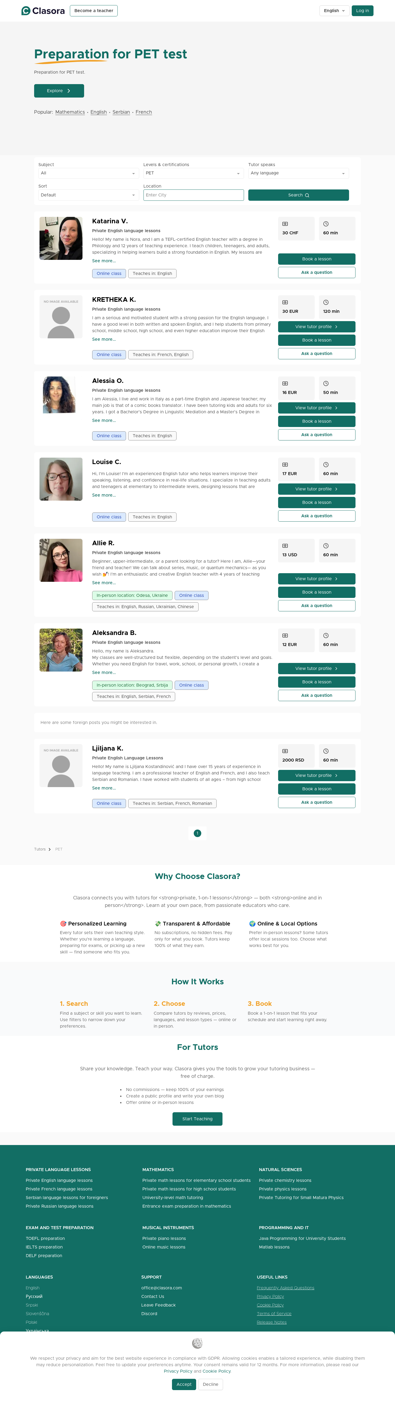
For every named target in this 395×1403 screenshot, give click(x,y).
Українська (37, 1331)
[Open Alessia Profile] (63, 397)
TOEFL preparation (45, 1238)
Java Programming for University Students (302, 1238)
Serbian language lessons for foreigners (67, 1197)
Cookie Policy (270, 1305)
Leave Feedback (158, 1305)
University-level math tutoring (172, 1197)
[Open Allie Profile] (63, 560)
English (331, 10)
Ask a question (316, 272)
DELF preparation (44, 1255)
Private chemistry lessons (285, 1180)
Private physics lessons (283, 1189)
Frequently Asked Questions (285, 1288)
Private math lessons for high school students (189, 1189)
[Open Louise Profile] (63, 479)
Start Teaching (197, 1119)
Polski (31, 1322)
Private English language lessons (59, 1180)
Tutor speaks (261, 164)
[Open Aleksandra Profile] (63, 650)
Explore (55, 90)
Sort (42, 186)
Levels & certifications (166, 164)
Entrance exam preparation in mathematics (186, 1206)
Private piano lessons (164, 1238)
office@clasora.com (161, 1288)
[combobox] (88, 173)
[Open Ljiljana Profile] (63, 765)
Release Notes (272, 1322)
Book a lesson (316, 259)
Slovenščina (37, 1313)
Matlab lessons (274, 1247)
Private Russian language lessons (60, 1206)
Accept (184, 1384)
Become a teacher (93, 10)
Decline (210, 1384)
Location (152, 186)
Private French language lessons (59, 1189)
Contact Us (152, 1296)
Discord (149, 1313)
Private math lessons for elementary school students (196, 1180)
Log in (362, 10)
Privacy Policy (270, 1296)
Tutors (40, 849)
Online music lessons (163, 1247)
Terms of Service (274, 1313)
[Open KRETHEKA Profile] (63, 316)
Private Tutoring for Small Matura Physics (301, 1197)
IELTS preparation (44, 1247)
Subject (46, 164)
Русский (34, 1296)
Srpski (32, 1305)
